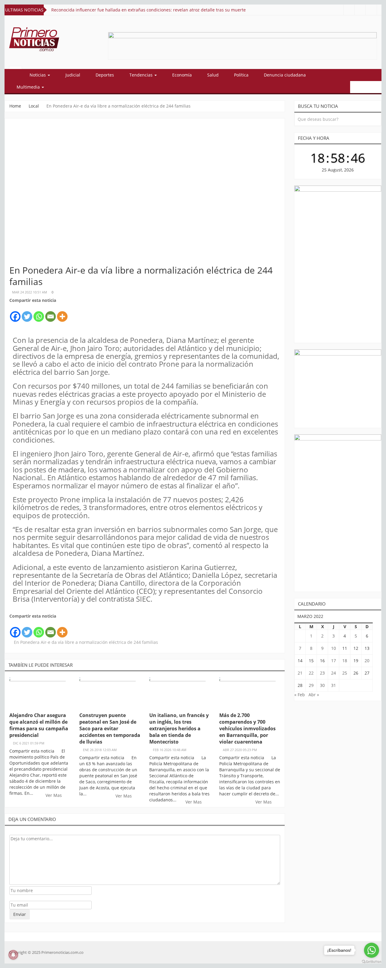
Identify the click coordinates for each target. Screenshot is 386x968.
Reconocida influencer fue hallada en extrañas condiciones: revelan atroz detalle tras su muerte (148, 10)
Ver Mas (54, 795)
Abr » (313, 694)
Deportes (105, 75)
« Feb (299, 694)
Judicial (72, 75)
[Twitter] (27, 313)
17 (333, 660)
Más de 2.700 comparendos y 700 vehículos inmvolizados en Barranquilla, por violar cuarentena (247, 728)
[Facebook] (15, 313)
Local (34, 106)
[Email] (50, 313)
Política (241, 75)
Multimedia (29, 87)
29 (311, 685)
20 (367, 660)
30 (322, 685)
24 (333, 673)
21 (300, 673)
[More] (62, 313)
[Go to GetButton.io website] (371, 962)
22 (311, 673)
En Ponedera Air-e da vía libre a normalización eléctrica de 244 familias (86, 642)
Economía (182, 75)
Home (15, 106)
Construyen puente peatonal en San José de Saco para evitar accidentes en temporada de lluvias (109, 728)
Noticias (38, 75)
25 (344, 673)
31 (333, 685)
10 (333, 648)
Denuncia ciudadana (285, 75)
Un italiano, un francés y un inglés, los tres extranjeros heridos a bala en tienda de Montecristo (179, 728)
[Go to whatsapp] (371, 950)
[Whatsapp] (38, 313)
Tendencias (141, 75)
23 (322, 673)
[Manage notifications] (13, 955)
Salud (213, 75)
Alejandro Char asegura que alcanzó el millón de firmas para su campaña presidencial (38, 725)
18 (344, 660)
